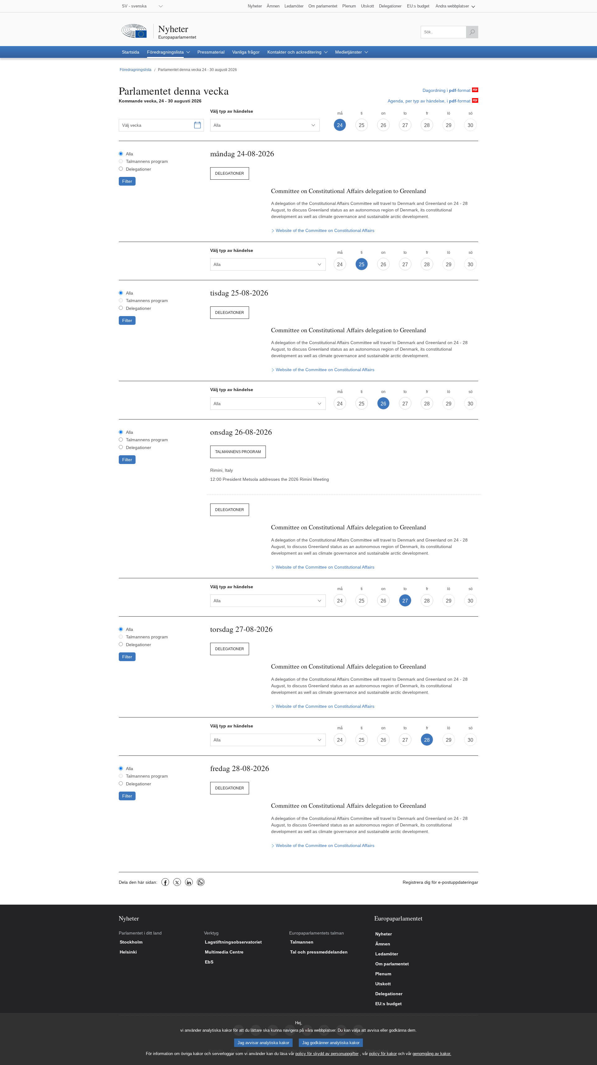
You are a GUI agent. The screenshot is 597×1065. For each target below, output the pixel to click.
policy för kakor (383, 1053)
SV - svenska (134, 6)
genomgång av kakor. (432, 1053)
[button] (455, 6)
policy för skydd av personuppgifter (327, 1053)
